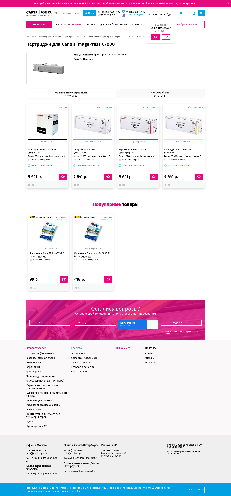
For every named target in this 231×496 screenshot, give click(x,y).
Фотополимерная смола (40, 357)
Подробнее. (77, 491)
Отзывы (149, 357)
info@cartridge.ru (134, 14)
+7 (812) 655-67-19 (135, 11)
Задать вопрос (79, 371)
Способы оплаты (81, 362)
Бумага (30, 421)
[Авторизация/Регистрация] (194, 13)
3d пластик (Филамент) (40, 353)
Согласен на (181, 333)
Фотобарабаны (35, 371)
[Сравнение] (33, 184)
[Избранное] (30, 184)
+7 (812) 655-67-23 (73, 450)
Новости (150, 362)
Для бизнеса (123, 348)
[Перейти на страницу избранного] (181, 13)
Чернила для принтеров (40, 376)
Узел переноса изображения (43, 404)
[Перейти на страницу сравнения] (187, 13)
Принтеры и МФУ (36, 426)
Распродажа (33, 362)
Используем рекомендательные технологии (183, 452)
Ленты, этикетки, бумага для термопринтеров (43, 416)
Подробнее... (190, 3)
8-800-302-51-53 (110, 450)
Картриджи (33, 367)
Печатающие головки (39, 400)
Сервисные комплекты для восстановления (42, 387)
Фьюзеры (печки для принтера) (45, 380)
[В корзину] (64, 279)
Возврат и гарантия (82, 367)
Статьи (149, 353)
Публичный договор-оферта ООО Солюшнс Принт (184, 446)
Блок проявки (34, 409)
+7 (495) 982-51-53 (36, 450)
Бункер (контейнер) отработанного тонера (47, 394)
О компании (78, 353)
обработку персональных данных (181, 333)
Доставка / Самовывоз (84, 357)
